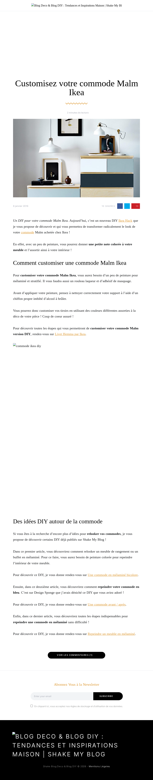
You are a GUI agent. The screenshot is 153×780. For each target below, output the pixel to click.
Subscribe (106, 696)
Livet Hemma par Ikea (70, 334)
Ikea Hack (125, 220)
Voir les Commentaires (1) (75, 655)
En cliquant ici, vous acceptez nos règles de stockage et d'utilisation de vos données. (78, 706)
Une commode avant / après (107, 604)
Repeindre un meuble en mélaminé (111, 634)
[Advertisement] (76, 39)
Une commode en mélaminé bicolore (113, 575)
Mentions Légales (99, 766)
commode (27, 232)
